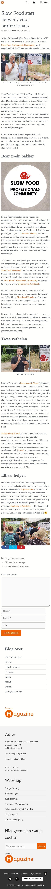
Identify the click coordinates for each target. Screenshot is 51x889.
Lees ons (9, 708)
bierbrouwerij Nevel (29, 383)
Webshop (13, 780)
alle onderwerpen (13, 657)
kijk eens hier (27, 489)
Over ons (15, 874)
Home (6, 874)
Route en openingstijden (15, 753)
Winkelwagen (11, 793)
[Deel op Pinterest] (21, 547)
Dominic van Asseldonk (28, 284)
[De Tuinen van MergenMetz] (2, 2)
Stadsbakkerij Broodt (10, 433)
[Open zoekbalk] (26, 2)
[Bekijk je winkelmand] (34, 2)
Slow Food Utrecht (25, 297)
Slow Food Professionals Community (18, 45)
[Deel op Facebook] (5, 547)
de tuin (8, 662)
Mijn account (11, 798)
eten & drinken (12, 667)
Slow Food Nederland (11, 270)
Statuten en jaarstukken (15, 759)
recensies (9, 672)
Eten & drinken (17, 558)
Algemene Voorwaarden (16, 804)
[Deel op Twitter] (13, 547)
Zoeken (41, 846)
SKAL (21, 450)
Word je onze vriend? (32, 879)
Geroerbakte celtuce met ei (17, 566)
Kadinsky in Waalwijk (21, 506)
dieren (8, 677)
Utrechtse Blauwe (29, 233)
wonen (8, 686)
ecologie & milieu (13, 691)
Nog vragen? (11, 814)
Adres (10, 734)
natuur (8, 681)
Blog (7, 558)
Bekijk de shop (12, 788)
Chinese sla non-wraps (15, 562)
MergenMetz (39, 885)
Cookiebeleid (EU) (14, 819)
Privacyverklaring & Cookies (19, 809)
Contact (24, 874)
